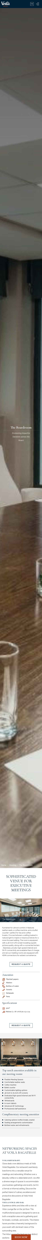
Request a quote (21, 964)
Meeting (12, 865)
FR (32, 4)
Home (3, 865)
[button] (20, 919)
